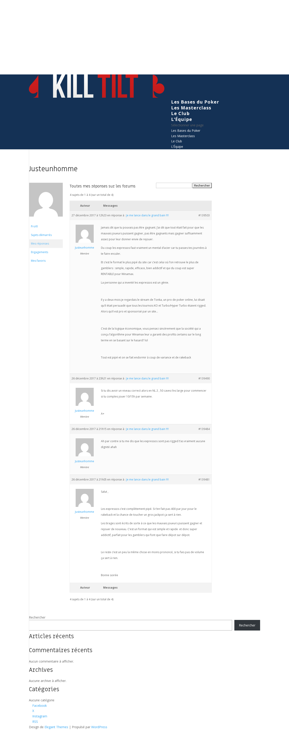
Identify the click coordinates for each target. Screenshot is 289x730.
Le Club (180, 113)
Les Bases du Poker (195, 102)
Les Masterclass (191, 108)
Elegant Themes (56, 727)
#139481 (204, 479)
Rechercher (37, 617)
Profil (34, 226)
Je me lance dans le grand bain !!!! (147, 215)
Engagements (39, 252)
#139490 (204, 378)
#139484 (204, 429)
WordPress (99, 727)
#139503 (204, 215)
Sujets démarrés (41, 235)
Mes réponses (40, 243)
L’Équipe (181, 119)
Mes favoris (38, 261)
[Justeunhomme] (46, 220)
